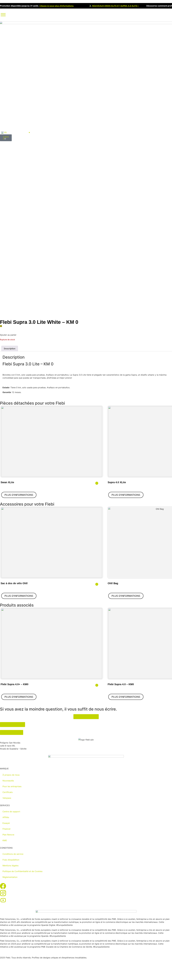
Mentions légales (11, 865)
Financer (7, 829)
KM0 (5, 840)
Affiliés (6, 817)
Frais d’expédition (11, 859)
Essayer (6, 823)
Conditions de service (13, 854)
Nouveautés (8, 780)
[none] (15, 132)
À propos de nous (11, 775)
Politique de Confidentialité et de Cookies (22, 871)
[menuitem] (15, 132)
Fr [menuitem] (5, 132)
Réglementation (10, 877)
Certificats (8, 792)
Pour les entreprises (12, 786)
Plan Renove (8, 834)
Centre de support (11, 811)
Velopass (7, 798)
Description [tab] (9, 348)
